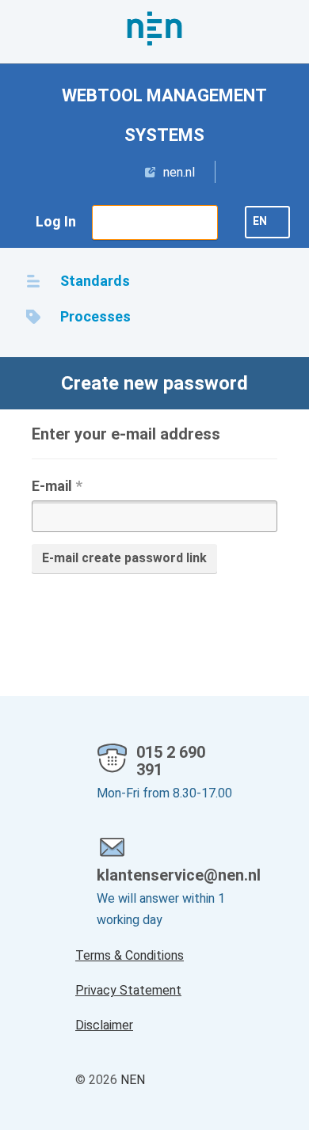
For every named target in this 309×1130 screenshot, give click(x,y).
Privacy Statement (128, 990)
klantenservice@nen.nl (165, 875)
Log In (56, 221)
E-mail (57, 485)
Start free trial (155, 221)
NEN (132, 1079)
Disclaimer (104, 1025)
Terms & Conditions (129, 955)
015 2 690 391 (170, 761)
